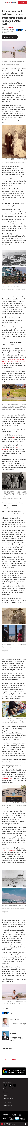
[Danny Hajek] (5, 1022)
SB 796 (14, 437)
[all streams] (26, 1124)
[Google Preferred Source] (14, 1071)
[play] (2, 1124)
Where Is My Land (7, 778)
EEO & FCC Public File (8, 1098)
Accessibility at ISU (7, 1105)
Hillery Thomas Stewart (9, 850)
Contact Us (5, 1092)
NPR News (5, 1008)
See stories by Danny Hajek (18, 1024)
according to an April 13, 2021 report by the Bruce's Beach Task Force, (13, 361)
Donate (23, 2)
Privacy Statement (7, 1102)
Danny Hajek (9, 27)
